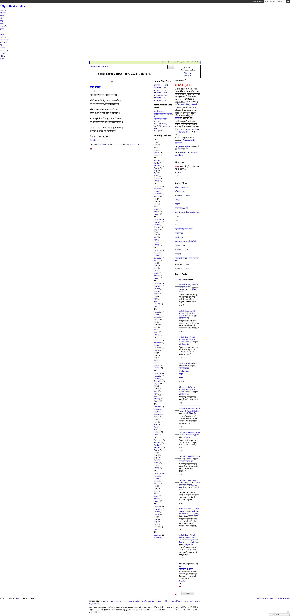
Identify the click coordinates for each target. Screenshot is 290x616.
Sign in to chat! (274, 614)
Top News (179, 279)
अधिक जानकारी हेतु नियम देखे (186, 104)
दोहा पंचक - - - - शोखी (161, 85)
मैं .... (155, 116)
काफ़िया (166, 601)
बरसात (177, 204)
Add (171, 67)
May (155, 145)
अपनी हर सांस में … (160, 131)
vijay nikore (183, 564)
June (155, 201)
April (156, 147)
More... (187, 593)
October (157, 163)
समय (176, 221)
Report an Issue (270, 598)
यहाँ (179, 149)
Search (288, 1)
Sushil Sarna (102, 144)
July (155, 142)
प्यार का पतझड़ (180, 246)
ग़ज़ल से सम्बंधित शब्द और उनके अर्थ (141, 601)
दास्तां (177, 216)
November (157, 160)
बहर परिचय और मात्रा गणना (182, 601)
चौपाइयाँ (177, 200)
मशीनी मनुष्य (179, 237)
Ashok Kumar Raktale (187, 311)
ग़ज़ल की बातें (120, 601)
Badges (259, 598)
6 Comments (134, 144)
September (157, 166)
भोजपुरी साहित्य (193, 516)
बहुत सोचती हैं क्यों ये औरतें (183, 229)
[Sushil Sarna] (93, 78)
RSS (91, 149)
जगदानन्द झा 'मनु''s (185, 287)
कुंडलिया (178, 254)
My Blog (105, 66)
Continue (94, 140)
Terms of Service (284, 598)
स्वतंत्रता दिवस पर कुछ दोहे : (163, 114)
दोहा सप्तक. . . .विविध (161, 93)
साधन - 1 (178, 172)
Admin (17, 598)
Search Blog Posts (112, 82)
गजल (181, 289)
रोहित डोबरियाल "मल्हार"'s (190, 435)
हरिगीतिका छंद (179, 191)
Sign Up (255, 1)
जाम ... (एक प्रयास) (160, 124)
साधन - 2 (178, 176)
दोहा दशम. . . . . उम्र (160, 90)
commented (183, 313)
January (156, 155)
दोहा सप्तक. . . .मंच (160, 87)
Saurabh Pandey (185, 285)
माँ (175, 225)
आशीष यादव (183, 509)
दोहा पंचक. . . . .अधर (161, 95)
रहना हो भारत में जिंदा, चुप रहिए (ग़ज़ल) (187, 212)
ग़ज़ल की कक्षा (108, 601)
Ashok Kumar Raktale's (190, 411)
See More (182, 581)
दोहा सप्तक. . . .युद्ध (160, 98)
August (156, 168)
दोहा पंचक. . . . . (99, 87)
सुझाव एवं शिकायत (184, 146)
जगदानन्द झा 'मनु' (185, 363)
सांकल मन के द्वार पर (181, 187)
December (157, 186)
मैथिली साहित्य (184, 368)
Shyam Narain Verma (187, 387)
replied (193, 285)
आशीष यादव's (183, 482)
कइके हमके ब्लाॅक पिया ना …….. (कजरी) (189, 485)
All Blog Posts (94, 66)
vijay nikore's (186, 459)
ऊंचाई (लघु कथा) (159, 111)
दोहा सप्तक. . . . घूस (160, 100)
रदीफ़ (159, 601)
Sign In (261, 1)
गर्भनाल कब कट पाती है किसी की (185, 241)
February (157, 152)
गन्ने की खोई (179, 233)
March (156, 150)
